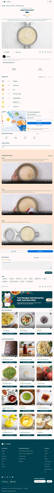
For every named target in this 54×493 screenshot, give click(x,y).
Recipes (3, 451)
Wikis (3, 461)
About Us (46, 451)
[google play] (5, 482)
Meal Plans (4, 458)
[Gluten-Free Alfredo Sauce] (44, 352)
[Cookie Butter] (44, 425)
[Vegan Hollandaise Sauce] (27, 425)
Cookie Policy (47, 466)
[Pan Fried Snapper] (27, 323)
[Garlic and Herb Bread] (9, 376)
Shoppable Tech (22, 458)
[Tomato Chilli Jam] (44, 376)
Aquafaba (15, 81)
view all (50, 310)
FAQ (45, 472)
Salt (14, 89)
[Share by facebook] (45, 52)
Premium (3, 466)
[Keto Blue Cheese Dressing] (27, 376)
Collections (4, 456)
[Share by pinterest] (43, 52)
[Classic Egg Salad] (10, 323)
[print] (40, 52)
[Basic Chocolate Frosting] (9, 352)
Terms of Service (47, 461)
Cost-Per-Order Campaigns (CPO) (26, 453)
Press (45, 456)
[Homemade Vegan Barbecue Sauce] (9, 401)
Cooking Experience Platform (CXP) (26, 451)
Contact (46, 458)
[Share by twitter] (48, 52)
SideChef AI (21, 461)
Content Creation (22, 456)
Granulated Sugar (16, 98)
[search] (48, 2)
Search (3, 464)
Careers (46, 453)
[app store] (13, 482)
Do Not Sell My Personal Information (15, 488)
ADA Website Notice (48, 469)
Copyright (26, 488)
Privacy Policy (47, 464)
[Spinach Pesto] (27, 401)
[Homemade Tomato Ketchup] (27, 352)
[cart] (50, 2)
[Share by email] (51, 52)
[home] (7, 1)
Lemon (14, 101)
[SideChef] (6, 444)
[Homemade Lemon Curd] (9, 425)
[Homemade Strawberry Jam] (44, 401)
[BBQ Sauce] (44, 323)
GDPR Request (4, 488)
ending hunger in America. (38, 129)
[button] (2, 1)
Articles (3, 453)
